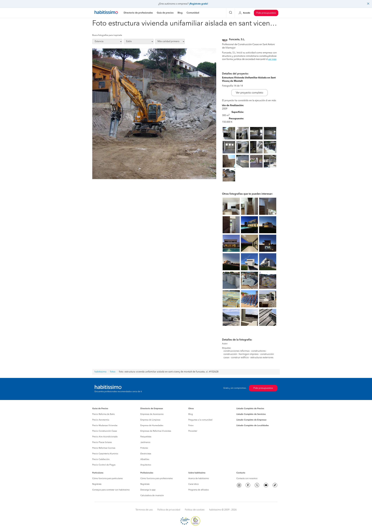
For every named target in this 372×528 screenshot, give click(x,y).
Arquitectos (145, 465)
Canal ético (193, 484)
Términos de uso (144, 510)
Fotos (190, 426)
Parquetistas (145, 437)
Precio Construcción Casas (104, 431)
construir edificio (240, 357)
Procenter (192, 431)
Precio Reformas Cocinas (103, 448)
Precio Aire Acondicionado (105, 437)
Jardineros (145, 442)
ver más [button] (272, 59)
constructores (258, 351)
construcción (230, 354)
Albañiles (144, 459)
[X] (257, 485)
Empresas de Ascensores (151, 414)
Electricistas (145, 454)
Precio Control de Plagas (103, 465)
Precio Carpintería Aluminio (105, 454)
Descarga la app (147, 490)
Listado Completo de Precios (250, 409)
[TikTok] (275, 485)
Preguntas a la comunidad (200, 420)
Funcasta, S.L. (237, 39)
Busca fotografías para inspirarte (107, 35)
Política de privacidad (168, 510)
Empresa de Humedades (151, 426)
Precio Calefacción (101, 459)
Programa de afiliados (198, 490)
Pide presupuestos (266, 13)
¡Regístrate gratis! (198, 4)
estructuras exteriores (262, 357)
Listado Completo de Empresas (251, 420)
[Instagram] (239, 485)
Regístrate (96, 484)
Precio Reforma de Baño (103, 414)
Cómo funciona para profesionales (156, 478)
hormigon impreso (249, 354)
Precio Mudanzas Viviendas (104, 426)
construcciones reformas (236, 351)
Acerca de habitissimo (198, 478)
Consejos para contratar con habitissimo (111, 490)
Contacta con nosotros (246, 478)
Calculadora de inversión (152, 495)
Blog (190, 414)
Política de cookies (194, 510)
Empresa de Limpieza (150, 420)
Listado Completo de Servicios (251, 414)
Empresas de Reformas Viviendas (155, 431)
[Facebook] (248, 485)
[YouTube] (266, 485)
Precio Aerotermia (100, 420)
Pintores (144, 448)
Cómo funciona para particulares (107, 478)
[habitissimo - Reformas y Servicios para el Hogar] (106, 13)
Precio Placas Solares (102, 442)
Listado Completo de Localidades (252, 426)
